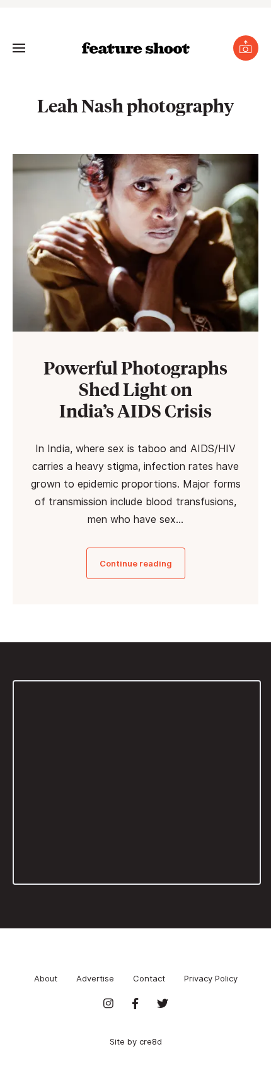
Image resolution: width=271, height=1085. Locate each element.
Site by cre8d (136, 1041)
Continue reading (136, 563)
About (45, 978)
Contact (149, 978)
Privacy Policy (211, 978)
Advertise (95, 978)
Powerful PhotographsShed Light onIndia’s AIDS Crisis (135, 389)
